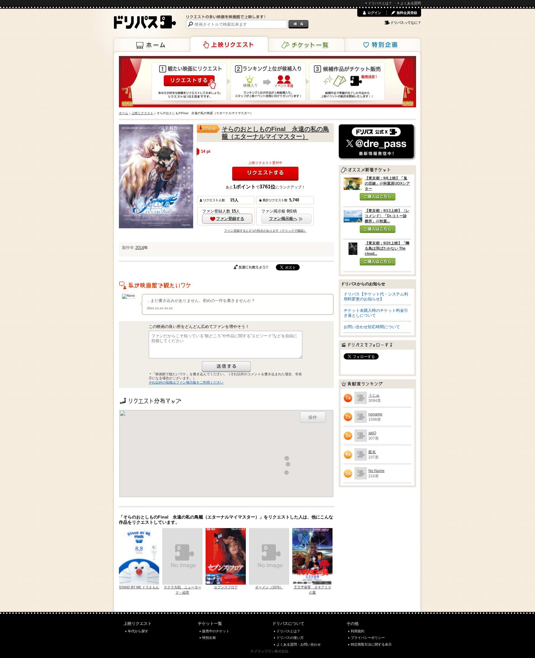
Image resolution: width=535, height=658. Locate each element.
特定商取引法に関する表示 (371, 644)
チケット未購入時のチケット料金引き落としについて (376, 313)
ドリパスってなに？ (405, 22)
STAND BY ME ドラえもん (139, 587)
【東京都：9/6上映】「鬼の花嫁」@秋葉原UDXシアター (387, 183)
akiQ (372, 433)
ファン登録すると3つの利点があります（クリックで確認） (265, 230)
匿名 (372, 452)
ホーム (152, 45)
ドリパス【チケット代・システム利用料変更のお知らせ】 (376, 296)
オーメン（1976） (269, 587)
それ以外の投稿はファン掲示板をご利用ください (186, 382)
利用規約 (357, 631)
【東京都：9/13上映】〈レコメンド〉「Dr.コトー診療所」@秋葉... (387, 216)
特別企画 (382, 45)
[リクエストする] (265, 174)
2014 (139, 247)
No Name (376, 471)
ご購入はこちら (377, 196)
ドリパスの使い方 (290, 637)
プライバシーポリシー (368, 637)
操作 (312, 417)
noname (375, 414)
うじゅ (374, 395)
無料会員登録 (407, 13)
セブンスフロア (226, 587)
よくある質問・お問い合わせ (298, 644)
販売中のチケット (215, 631)
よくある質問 (410, 3)
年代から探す (138, 631)
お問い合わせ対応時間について (372, 327)
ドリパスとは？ (380, 3)
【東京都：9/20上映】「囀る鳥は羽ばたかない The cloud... (387, 248)
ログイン (374, 13)
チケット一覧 (305, 45)
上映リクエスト (229, 44)
